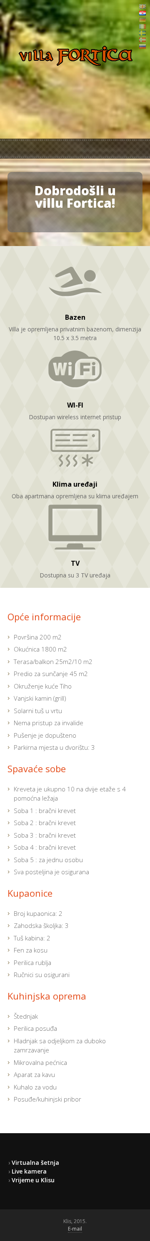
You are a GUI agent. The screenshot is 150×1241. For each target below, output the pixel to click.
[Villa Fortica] (75, 66)
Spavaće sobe (37, 768)
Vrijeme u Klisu (33, 1180)
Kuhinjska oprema (47, 996)
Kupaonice (30, 893)
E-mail (75, 1228)
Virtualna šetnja (35, 1162)
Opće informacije (44, 616)
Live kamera (29, 1171)
